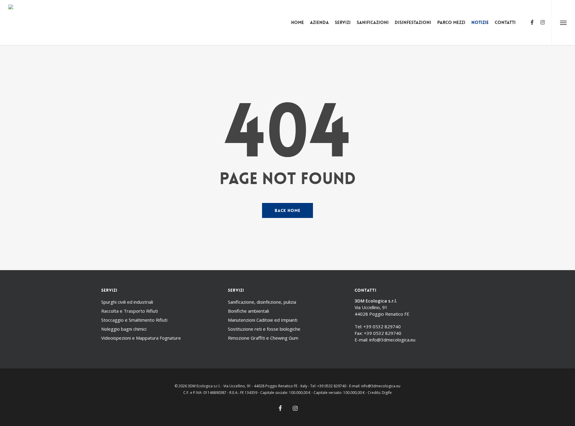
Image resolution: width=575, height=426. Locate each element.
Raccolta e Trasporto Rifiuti (129, 311)
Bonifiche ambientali (248, 311)
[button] (563, 22)
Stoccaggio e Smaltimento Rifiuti (134, 320)
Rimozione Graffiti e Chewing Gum (263, 338)
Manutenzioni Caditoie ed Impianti (262, 320)
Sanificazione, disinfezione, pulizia (262, 302)
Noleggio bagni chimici (123, 329)
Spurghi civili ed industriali (127, 302)
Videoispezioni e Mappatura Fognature (141, 338)
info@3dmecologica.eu (392, 340)
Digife (387, 392)
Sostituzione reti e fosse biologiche (264, 329)
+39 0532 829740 (382, 326)
